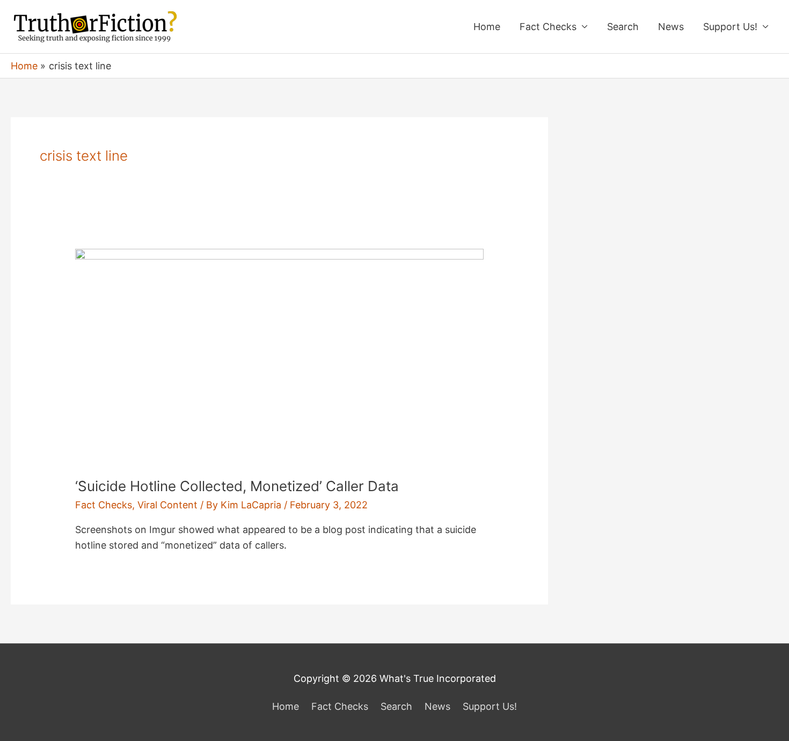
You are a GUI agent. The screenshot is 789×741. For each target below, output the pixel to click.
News (671, 26)
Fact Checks (548, 26)
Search (623, 26)
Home (486, 26)
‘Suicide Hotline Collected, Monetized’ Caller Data (237, 486)
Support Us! (730, 26)
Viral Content (167, 504)
